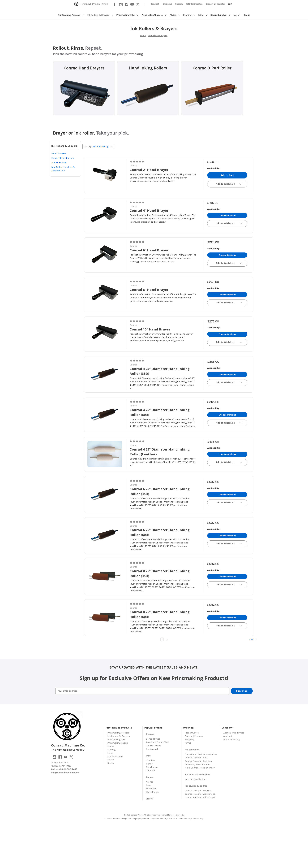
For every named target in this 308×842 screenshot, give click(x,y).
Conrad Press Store (94, 4)
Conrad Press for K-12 (196, 757)
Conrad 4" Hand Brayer (149, 210)
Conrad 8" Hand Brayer (149, 289)
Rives (148, 785)
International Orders (195, 779)
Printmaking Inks (125, 15)
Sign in (209, 4)
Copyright (180, 815)
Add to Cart (227, 175)
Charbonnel (152, 767)
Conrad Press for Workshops (200, 794)
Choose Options (227, 215)
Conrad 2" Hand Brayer (149, 170)
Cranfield (150, 760)
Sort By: (88, 146)
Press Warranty (231, 739)
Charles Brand (153, 745)
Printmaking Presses (69, 15)
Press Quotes (192, 732)
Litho (201, 15)
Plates (173, 15)
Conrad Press (153, 739)
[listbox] (103, 146)
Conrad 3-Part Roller (212, 67)
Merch (236, 15)
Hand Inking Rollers (148, 67)
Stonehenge (152, 792)
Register (221, 4)
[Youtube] (132, 4)
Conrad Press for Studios (198, 790)
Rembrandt (152, 749)
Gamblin (150, 770)
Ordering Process (194, 736)
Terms (188, 743)
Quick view (105, 175)
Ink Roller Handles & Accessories (63, 169)
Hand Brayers (58, 153)
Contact (154, 4)
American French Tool (157, 742)
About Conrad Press (233, 732)
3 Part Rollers (59, 162)
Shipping (167, 4)
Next (251, 639)
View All (150, 798)
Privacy (171, 815)
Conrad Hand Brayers (84, 67)
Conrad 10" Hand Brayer (150, 329)
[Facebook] (126, 4)
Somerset (151, 788)
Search (179, 4)
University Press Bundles (198, 764)
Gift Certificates (194, 4)
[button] (84, 93)
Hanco (149, 763)
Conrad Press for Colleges (198, 761)
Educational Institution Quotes (201, 754)
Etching (187, 15)
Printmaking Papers (152, 15)
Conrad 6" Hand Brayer (149, 250)
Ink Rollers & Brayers (98, 15)
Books (247, 15)
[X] (137, 4)
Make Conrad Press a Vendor (200, 767)
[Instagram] (121, 4)
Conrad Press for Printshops (200, 797)
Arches (149, 782)
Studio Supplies (218, 15)
